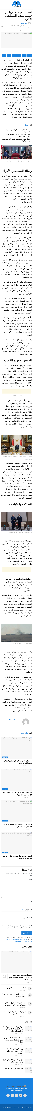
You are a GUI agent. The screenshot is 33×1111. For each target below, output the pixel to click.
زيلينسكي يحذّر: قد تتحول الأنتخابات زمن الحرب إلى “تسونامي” (15, 1051)
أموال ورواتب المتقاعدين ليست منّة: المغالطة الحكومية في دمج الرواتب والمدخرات (13, 1029)
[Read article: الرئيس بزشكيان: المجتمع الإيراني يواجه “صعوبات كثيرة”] (28, 1061)
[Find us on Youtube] (8, 1095)
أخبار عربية (5, 757)
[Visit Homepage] (16, 4)
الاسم (30, 902)
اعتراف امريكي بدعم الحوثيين (16, 988)
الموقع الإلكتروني (27, 917)
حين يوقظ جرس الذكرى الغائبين (12, 1068)
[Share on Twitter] (24, 55)
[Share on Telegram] (19, 55)
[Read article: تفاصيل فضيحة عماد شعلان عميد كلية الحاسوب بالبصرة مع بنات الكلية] (16, 962)
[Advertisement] (16, 51)
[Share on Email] (9, 55)
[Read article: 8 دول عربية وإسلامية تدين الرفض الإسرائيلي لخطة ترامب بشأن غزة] (16, 811)
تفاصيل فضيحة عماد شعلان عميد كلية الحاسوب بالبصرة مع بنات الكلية (20, 977)
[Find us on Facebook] (25, 1095)
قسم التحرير (24, 23)
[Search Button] (3, 4)
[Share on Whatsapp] (14, 55)
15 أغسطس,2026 (27, 860)
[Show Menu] (30, 4)
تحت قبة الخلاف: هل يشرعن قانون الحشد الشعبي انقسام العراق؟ (13, 1040)
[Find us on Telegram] (16, 1095)
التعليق (29, 879)
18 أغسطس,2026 (27, 765)
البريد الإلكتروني (27, 909)
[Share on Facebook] (29, 55)
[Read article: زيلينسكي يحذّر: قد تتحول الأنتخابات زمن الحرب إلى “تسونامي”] (28, 1050)
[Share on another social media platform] (4, 55)
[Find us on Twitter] (20, 1095)
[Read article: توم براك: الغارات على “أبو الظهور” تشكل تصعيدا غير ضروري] (16, 748)
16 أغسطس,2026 (27, 829)
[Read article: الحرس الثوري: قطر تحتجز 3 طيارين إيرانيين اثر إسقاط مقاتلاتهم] (16, 843)
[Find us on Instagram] (12, 1095)
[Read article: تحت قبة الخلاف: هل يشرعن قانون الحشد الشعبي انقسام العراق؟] (28, 1039)
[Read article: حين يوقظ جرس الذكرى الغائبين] (28, 1070)
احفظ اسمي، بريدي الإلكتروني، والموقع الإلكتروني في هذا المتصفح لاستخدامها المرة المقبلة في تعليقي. (18, 926)
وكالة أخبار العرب (24, 1107)
